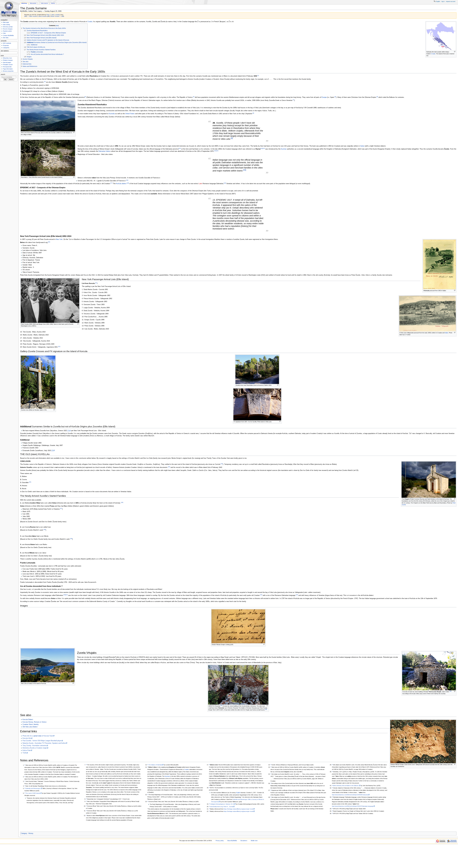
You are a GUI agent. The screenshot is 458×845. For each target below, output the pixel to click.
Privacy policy (220, 840)
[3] (85, 96)
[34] (450, 691)
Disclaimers (243, 840)
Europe (324, 97)
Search (3, 74)
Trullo (24, 753)
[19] (225, 183)
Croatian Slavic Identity (31, 724)
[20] (49, 242)
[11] (262, 148)
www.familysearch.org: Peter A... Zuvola (221, 806)
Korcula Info (27, 738)
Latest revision (42, 16)
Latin (200, 184)
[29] (71, 538)
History (30, 833)
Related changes (8, 60)
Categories (6, 47)
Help (4, 33)
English (238, 792)
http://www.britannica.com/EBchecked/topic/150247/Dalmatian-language (352, 806)
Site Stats (5, 37)
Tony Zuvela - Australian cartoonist (35, 745)
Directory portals (8, 26)
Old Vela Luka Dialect (30, 727)
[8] (253, 113)
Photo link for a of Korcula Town (38, 736)
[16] (127, 180)
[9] (232, 138)
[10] (180, 148)
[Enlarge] (455, 51)
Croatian (186, 769)
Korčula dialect (121, 184)
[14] (217, 150)
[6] (377, 96)
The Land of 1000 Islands (33, 793)
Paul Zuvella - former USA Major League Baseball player (42, 740)
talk (53, 14)
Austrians (167, 776)
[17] (111, 183)
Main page (6, 22)
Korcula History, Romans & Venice (34, 722)
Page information (8, 69)
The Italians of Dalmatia (155, 764)
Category (24, 833)
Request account (450, 1)
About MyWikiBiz (232, 840)
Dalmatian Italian (104, 151)
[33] (297, 594)
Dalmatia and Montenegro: (33, 788)
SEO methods (7, 43)
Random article (7, 31)
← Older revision (32, 16)
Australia (112, 114)
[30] (64, 594)
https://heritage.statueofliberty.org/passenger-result (238, 809)
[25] (30, 482)
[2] (45, 81)
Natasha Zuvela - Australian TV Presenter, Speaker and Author (44, 743)
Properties (6, 45)
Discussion (33, 3)
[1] (258, 75)
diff (25, 16)
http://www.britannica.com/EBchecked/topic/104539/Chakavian (350, 794)
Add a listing (6, 24)
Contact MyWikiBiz (8, 35)
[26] (122, 502)
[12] (264, 148)
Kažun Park (27, 750)
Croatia (433, 53)
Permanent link (7, 66)
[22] (59, 346)
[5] (335, 96)
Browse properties (8, 71)
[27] (61, 508)
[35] (221, 705)
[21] (96, 283)
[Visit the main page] (9, 9)
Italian (362, 146)
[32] (261, 594)
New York (59, 239)
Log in (443, 1)
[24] (169, 467)
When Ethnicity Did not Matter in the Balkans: (346, 785)
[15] (244, 170)
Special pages (7, 62)
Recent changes (8, 29)
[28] (45, 529)
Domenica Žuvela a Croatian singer (35, 748)
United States (130, 114)
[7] (293, 100)
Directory (24, 3)
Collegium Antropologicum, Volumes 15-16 (222, 804)
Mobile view (254, 840)
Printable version (8, 64)
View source (44, 3)
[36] (266, 709)
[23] (222, 463)
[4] (193, 96)
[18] (128, 183)
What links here (7, 58)
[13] (215, 150)
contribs (57, 14)
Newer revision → (56, 16)
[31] (67, 594)
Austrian (283, 149)
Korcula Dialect (28, 719)
